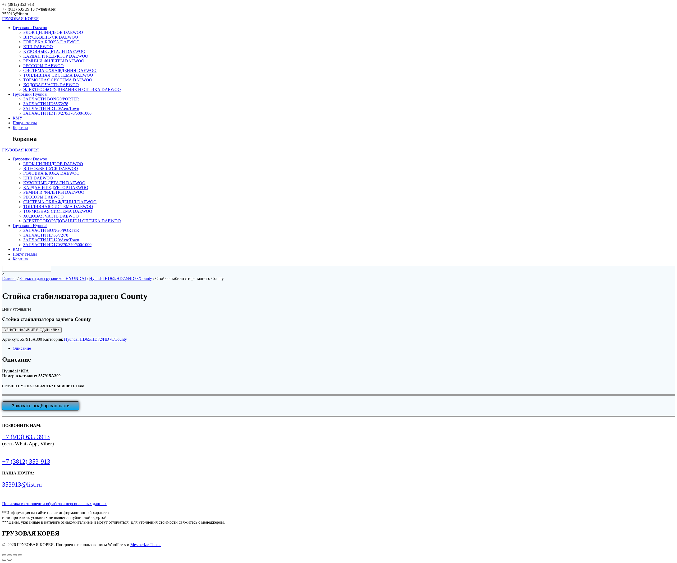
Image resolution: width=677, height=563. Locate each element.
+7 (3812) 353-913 (26, 461)
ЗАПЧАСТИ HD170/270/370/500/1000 (57, 113)
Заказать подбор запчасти (41, 405)
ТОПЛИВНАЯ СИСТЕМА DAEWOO (58, 75)
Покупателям (25, 123)
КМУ (17, 118)
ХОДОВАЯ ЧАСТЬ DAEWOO (51, 84)
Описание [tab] (22, 348)
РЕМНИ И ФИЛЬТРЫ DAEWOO (53, 61)
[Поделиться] (15, 555)
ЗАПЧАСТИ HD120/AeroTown (51, 108)
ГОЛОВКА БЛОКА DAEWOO (51, 42)
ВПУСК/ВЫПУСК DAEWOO (50, 37)
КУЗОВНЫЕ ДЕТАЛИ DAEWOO (54, 51)
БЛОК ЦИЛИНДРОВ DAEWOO (53, 32)
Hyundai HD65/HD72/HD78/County (120, 278)
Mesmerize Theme (145, 544)
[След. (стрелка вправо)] (9, 560)
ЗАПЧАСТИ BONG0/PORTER (51, 99)
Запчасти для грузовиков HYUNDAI (53, 278)
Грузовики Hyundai (30, 94)
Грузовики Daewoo (30, 27)
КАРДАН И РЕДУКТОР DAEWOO (55, 56)
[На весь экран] (9, 555)
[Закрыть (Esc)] (20, 555)
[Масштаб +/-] (4, 555)
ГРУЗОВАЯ (20, 18)
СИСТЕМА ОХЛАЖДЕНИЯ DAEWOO (60, 70)
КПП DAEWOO (38, 46)
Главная (9, 278)
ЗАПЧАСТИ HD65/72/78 (45, 103)
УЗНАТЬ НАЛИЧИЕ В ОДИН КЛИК (32, 330)
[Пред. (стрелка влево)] (4, 560)
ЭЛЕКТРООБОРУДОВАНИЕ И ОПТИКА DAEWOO (72, 89)
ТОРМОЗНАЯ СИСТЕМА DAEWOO (57, 80)
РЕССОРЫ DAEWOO (43, 65)
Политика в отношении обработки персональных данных (54, 503)
